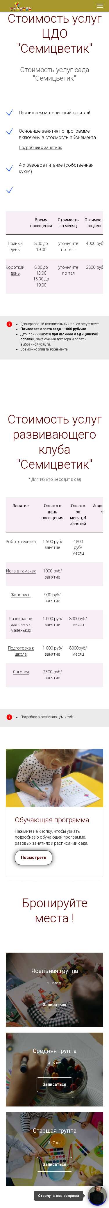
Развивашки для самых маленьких (21, 624)
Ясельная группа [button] (54, 970)
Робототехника (21, 541)
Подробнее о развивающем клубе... (48, 717)
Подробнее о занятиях (40, 147)
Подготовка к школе (21, 651)
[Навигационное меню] (100, 6)
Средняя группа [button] (54, 1050)
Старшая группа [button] (54, 1130)
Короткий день (15, 270)
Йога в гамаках (21, 571)
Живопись (21, 594)
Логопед (21, 672)
